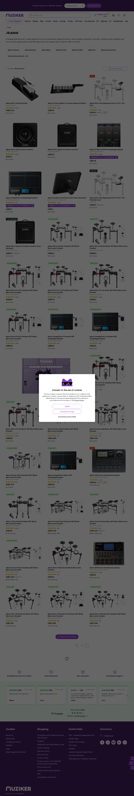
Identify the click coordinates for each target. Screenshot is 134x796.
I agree (67, 406)
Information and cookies (67, 417)
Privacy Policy (79, 400)
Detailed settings (67, 411)
